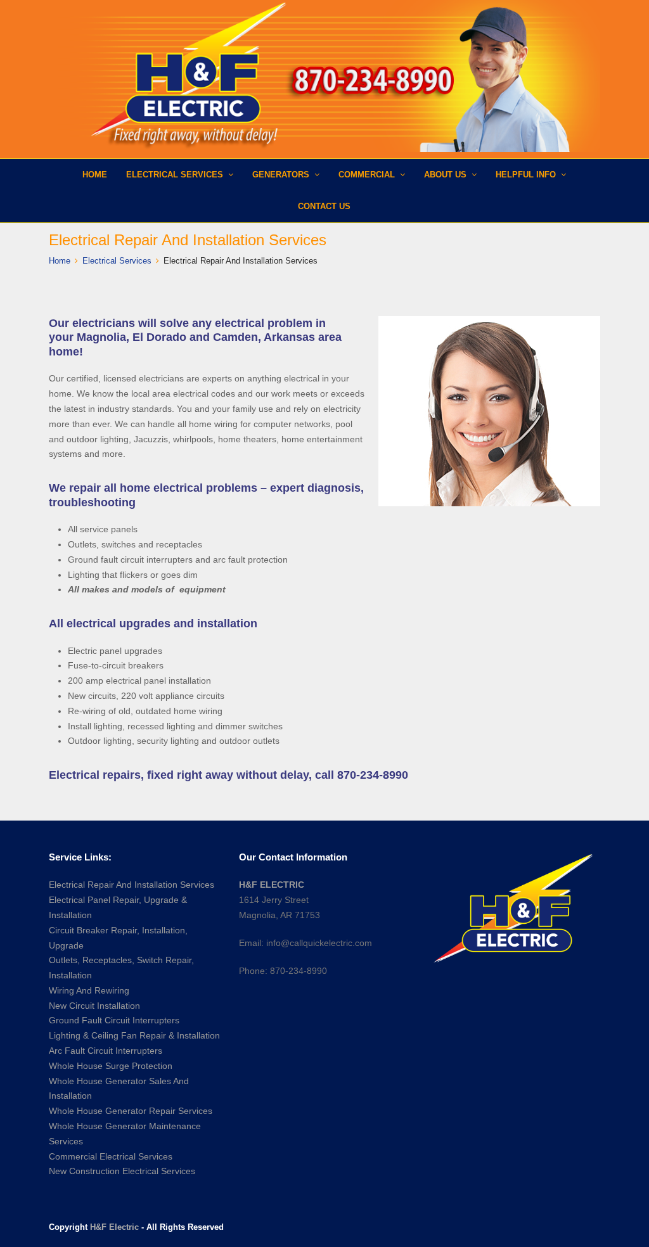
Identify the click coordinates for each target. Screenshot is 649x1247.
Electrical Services (116, 260)
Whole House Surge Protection (110, 1066)
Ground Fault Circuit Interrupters (114, 1020)
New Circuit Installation (94, 1006)
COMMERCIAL (367, 174)
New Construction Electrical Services (122, 1171)
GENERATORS (282, 174)
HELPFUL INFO (527, 174)
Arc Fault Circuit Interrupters (105, 1051)
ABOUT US (446, 174)
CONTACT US (324, 206)
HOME (94, 174)
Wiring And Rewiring (89, 990)
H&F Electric (114, 1227)
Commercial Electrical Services (110, 1156)
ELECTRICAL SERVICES (176, 174)
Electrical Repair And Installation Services (131, 884)
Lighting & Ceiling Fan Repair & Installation (134, 1035)
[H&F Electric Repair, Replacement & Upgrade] (324, 76)
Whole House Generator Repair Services (130, 1111)
